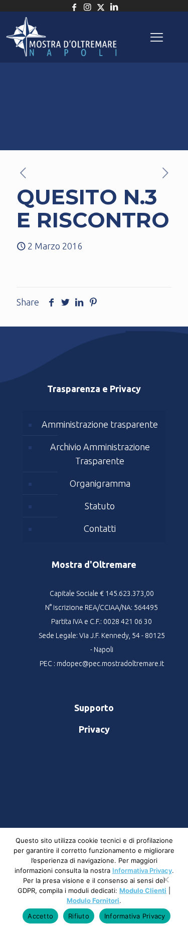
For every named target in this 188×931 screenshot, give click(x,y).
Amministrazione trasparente (100, 424)
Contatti (100, 528)
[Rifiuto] (165, 884)
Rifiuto (78, 916)
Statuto (100, 506)
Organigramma (100, 483)
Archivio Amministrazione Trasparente (100, 454)
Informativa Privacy (142, 870)
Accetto (40, 916)
